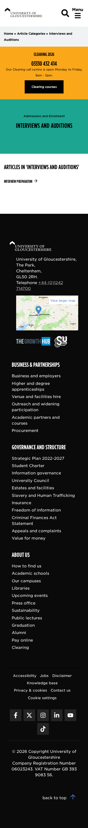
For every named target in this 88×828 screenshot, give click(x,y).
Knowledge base (42, 683)
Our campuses (26, 580)
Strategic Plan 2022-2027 (38, 458)
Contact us (61, 690)
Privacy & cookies (30, 690)
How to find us (26, 565)
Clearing (20, 647)
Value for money (28, 538)
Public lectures (27, 617)
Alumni (19, 632)
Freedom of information (36, 510)
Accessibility (24, 675)
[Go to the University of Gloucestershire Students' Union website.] (61, 346)
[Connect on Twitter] (29, 715)
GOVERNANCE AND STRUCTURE (39, 447)
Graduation (23, 625)
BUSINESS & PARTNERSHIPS (36, 364)
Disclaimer (62, 675)
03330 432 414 (44, 64)
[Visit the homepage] (23, 13)
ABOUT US (21, 555)
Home (8, 33)
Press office (23, 603)
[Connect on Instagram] (43, 715)
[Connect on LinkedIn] (57, 715)
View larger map (62, 300)
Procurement (25, 430)
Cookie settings (42, 697)
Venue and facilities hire (36, 396)
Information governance (36, 473)
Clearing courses (44, 87)
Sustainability (26, 610)
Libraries (21, 588)
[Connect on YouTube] (70, 715)
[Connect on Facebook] (16, 715)
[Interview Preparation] (44, 181)
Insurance (21, 502)
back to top (55, 797)
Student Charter (28, 465)
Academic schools (30, 573)
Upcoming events (30, 595)
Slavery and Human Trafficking (43, 495)
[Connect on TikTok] (43, 729)
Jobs (44, 675)
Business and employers (36, 376)
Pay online (22, 640)
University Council (30, 480)
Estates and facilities (33, 488)
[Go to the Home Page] (35, 247)
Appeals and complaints (36, 531)
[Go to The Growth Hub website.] (34, 346)
